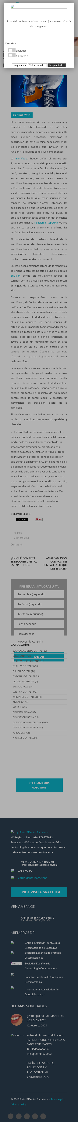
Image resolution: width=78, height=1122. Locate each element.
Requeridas (19, 65)
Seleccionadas (37, 65)
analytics (21, 50)
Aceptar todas (56, 65)
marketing (22, 55)
